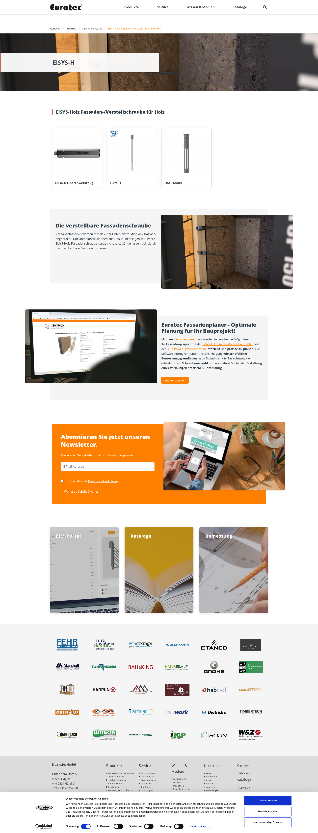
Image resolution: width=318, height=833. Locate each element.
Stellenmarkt (244, 773)
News (208, 773)
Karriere (243, 765)
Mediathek (178, 785)
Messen (209, 780)
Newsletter (210, 786)
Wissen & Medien (179, 768)
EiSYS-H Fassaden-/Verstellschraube (228, 344)
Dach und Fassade (92, 28)
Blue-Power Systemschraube (187, 349)
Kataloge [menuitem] (240, 7)
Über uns (212, 765)
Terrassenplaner (148, 773)
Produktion (211, 776)
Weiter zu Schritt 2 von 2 (81, 491)
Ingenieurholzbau (116, 776)
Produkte (71, 28)
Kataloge (244, 779)
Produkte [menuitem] (131, 7)
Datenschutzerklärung (103, 481)
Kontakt (243, 788)
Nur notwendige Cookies (268, 822)
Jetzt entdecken (175, 380)
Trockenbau (113, 786)
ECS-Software (147, 776)
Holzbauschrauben (117, 780)
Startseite (55, 28)
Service (145, 765)
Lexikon (177, 782)
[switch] (118, 826)
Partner (209, 783)
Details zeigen (198, 826)
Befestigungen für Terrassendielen (180, 791)
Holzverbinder (114, 783)
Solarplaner (146, 783)
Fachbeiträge (179, 778)
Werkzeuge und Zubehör (119, 790)
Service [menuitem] (163, 7)
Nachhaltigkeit (212, 790)
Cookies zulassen (268, 800)
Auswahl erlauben (267, 811)
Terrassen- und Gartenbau (120, 773)
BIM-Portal (145, 786)
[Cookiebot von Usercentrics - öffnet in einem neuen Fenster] (43, 826)
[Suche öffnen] (264, 7)
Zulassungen (146, 790)
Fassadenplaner (185, 339)
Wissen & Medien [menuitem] (200, 7)
